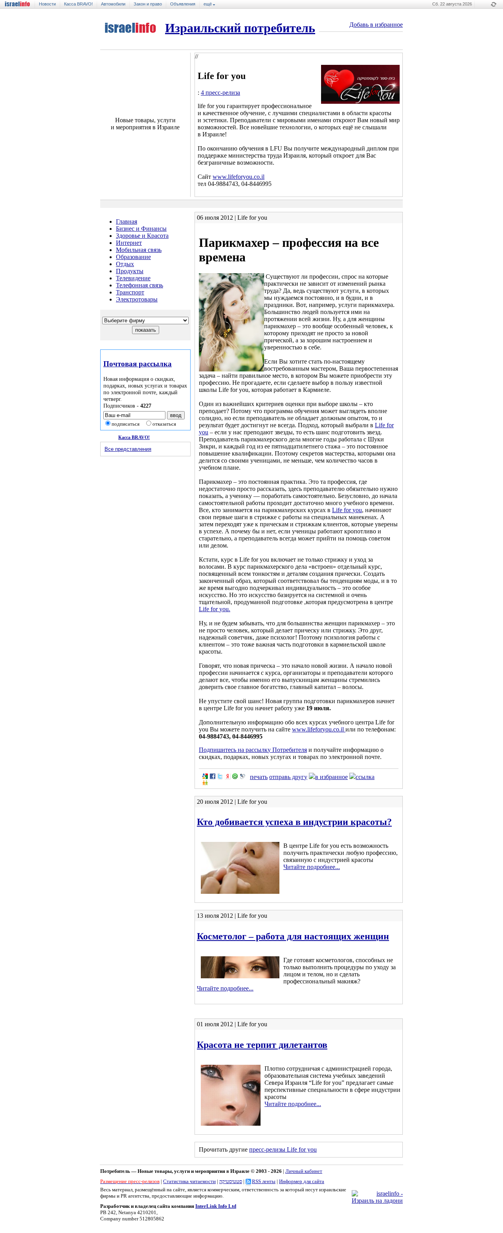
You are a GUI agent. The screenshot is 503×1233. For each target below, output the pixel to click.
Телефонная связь (139, 285)
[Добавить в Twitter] (220, 776)
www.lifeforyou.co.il (238, 176)
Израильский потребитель (240, 28)
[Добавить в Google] (205, 776)
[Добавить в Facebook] (212, 776)
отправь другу (288, 777)
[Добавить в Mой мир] (235, 776)
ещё (208, 4)
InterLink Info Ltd (215, 1206)
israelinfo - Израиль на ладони (20, 4)
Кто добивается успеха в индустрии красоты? (294, 822)
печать (259, 777)
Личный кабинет (303, 1171)
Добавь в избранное (376, 24)
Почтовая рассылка (137, 364)
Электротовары (137, 299)
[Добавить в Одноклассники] (205, 782)
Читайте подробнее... (311, 867)
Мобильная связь (139, 249)
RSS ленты (263, 1181)
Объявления (182, 4)
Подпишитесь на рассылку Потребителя (253, 749)
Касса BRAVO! (78, 4)
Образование (133, 257)
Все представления (128, 449)
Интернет (129, 242)
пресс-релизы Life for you (283, 1149)
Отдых (125, 264)
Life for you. (214, 609)
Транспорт (130, 292)
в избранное (331, 777)
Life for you (347, 510)
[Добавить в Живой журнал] (242, 776)
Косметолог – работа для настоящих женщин (293, 936)
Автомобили (113, 4)
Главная (126, 221)
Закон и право (148, 4)
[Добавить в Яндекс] (227, 776)
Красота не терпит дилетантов (262, 1045)
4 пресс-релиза (220, 92)
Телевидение (133, 278)
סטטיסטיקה (230, 1181)
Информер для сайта (301, 1181)
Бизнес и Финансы (141, 228)
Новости (47, 4)
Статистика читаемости (189, 1181)
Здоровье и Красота (142, 235)
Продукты (129, 271)
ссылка (365, 777)
